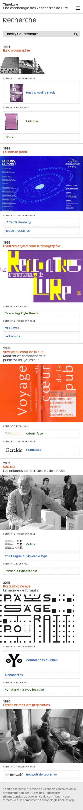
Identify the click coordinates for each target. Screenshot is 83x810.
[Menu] (78, 8)
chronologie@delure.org (58, 800)
